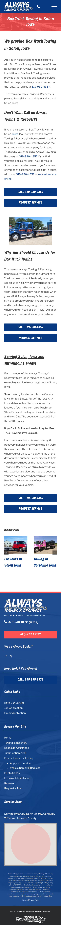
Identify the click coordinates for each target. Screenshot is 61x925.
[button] (6, 555)
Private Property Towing (18, 758)
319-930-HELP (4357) (22, 622)
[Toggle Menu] (54, 6)
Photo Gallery (12, 772)
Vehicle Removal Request (25, 768)
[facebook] (6, 656)
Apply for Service (20, 763)
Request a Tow (13, 788)
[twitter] (11, 656)
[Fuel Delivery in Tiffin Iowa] (45, 545)
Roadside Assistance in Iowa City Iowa (15, 565)
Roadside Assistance (16, 747)
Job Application (13, 707)
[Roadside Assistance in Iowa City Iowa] (15, 545)
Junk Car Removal (15, 752)
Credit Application (15, 713)
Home (7, 737)
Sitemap (25, 900)
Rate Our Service (14, 702)
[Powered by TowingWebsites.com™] (30, 916)
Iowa (15, 133)
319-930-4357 (41, 86)
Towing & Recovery (15, 742)
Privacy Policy (37, 887)
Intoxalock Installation (17, 778)
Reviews (9, 783)
